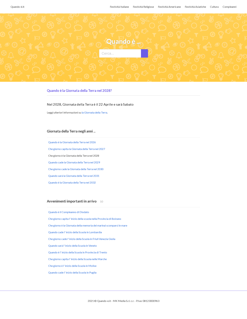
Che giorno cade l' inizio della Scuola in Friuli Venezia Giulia (81, 238)
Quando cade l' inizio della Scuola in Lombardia (75, 232)
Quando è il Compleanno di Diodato (68, 212)
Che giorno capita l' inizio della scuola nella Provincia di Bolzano (84, 218)
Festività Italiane (119, 6)
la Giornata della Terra (94, 112)
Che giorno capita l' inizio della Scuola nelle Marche (77, 259)
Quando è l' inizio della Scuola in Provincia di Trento (77, 252)
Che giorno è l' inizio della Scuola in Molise (72, 265)
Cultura (214, 6)
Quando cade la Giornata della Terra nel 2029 (74, 162)
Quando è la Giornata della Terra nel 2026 (72, 142)
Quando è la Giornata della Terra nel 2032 (72, 182)
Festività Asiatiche (195, 6)
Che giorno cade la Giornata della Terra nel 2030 (75, 169)
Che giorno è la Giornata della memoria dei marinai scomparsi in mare (87, 225)
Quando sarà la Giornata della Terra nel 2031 (73, 175)
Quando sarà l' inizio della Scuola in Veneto (72, 245)
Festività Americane (169, 6)
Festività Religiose (143, 6)
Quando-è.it (17, 6)
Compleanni (229, 6)
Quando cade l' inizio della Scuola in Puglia (72, 272)
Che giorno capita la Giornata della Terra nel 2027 (76, 148)
